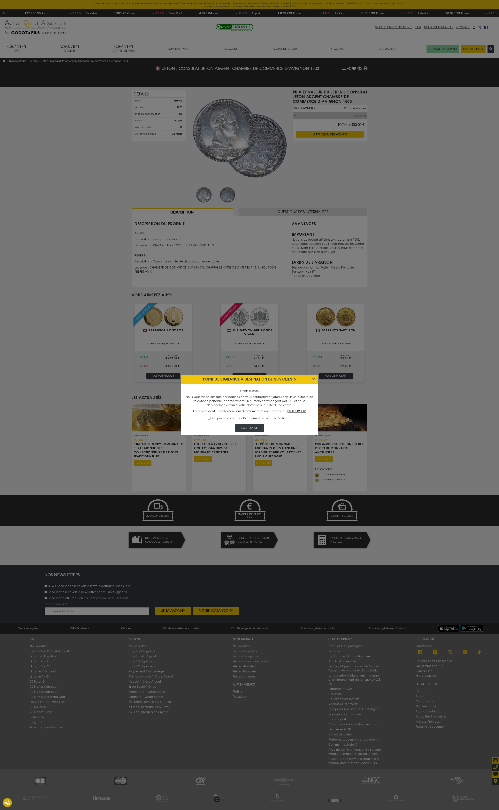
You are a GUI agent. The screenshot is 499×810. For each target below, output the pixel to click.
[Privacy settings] (7, 802)
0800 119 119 (297, 411)
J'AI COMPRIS (249, 428)
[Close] (313, 379)
